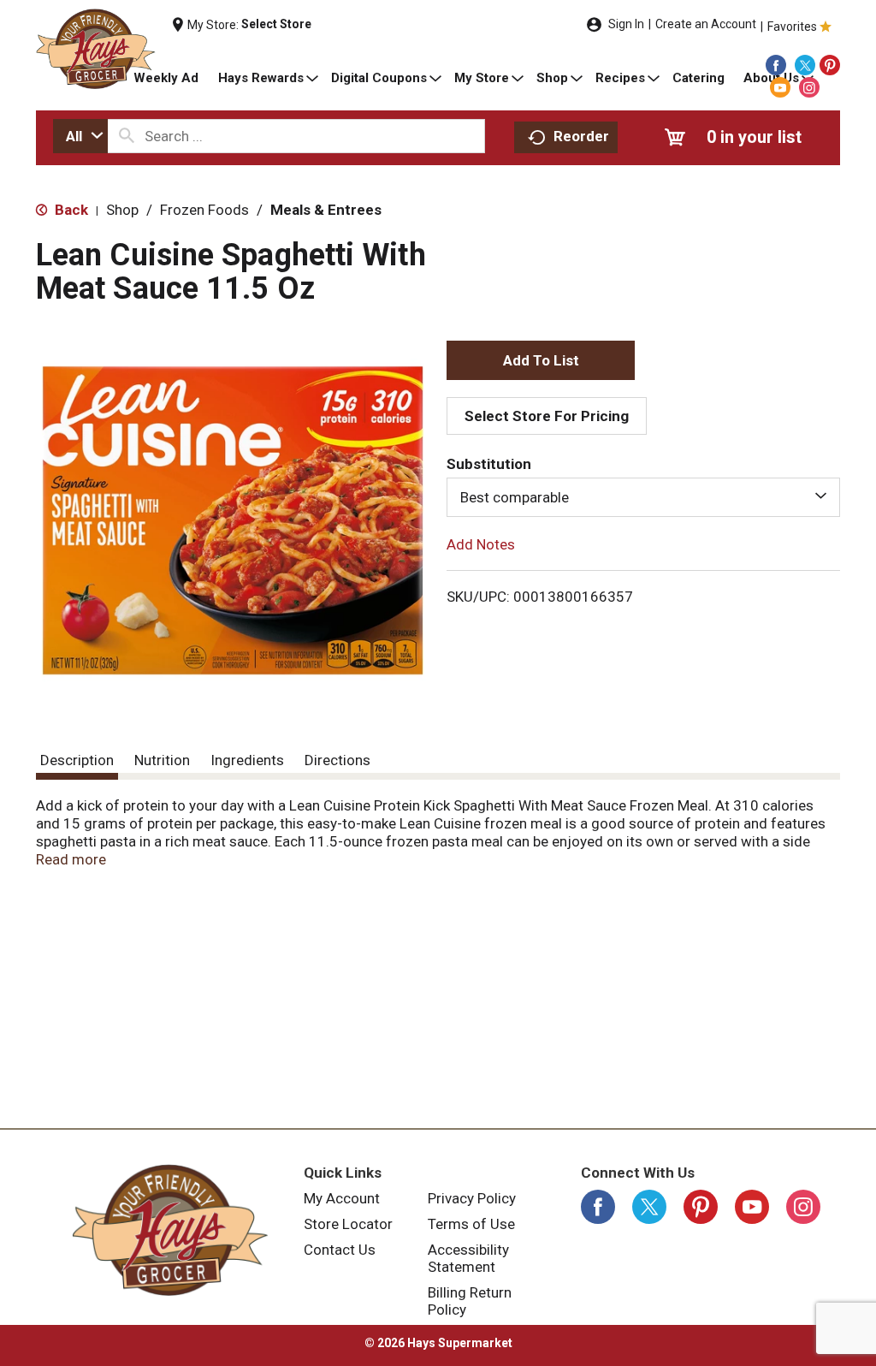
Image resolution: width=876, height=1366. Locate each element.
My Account (342, 1198)
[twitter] (805, 65)
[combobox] (80, 136)
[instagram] (809, 87)
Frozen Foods (204, 209)
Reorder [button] (581, 136)
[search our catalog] (126, 136)
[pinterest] (830, 65)
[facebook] (776, 65)
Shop (122, 209)
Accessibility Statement (468, 1258)
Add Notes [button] (481, 544)
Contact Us (340, 1249)
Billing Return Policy (470, 1301)
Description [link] (77, 760)
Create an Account (705, 24)
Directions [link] (337, 760)
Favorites (792, 26)
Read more (71, 859)
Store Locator (348, 1223)
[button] (541, 360)
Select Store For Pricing (547, 416)
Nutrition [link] (162, 760)
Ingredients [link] (247, 760)
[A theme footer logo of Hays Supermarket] (169, 1230)
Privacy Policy (472, 1198)
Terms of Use (471, 1223)
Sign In (626, 24)
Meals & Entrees (326, 209)
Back (69, 209)
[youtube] (780, 87)
